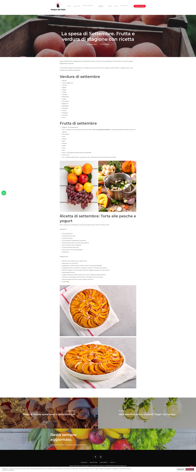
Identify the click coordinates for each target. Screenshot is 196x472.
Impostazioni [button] (181, 469)
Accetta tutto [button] (190, 469)
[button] (4, 193)
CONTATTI (112, 462)
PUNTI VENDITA (103, 462)
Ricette (101, 28)
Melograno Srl (123, 465)
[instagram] (101, 457)
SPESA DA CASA (93, 462)
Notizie (94, 28)
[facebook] (95, 457)
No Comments (104, 44)
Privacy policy (84, 462)
